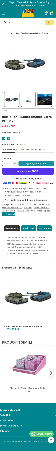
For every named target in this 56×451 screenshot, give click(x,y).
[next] (51, 373)
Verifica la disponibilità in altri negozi (26, 199)
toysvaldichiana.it (21, 441)
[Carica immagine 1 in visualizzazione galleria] (11, 99)
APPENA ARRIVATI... (43, 204)
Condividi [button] (10, 214)
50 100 (29, 204)
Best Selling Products (12, 207)
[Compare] (8, 138)
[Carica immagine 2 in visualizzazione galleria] (28, 99)
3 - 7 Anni (19, 204)
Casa (10, 33)
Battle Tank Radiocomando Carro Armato (23, 326)
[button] (52, 4)
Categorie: (7, 204)
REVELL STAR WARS (26, 210)
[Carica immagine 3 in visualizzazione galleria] (44, 99)
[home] (28, 448)
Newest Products (41, 207)
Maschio (28, 207)
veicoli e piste (43, 210)
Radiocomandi (8, 210)
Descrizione (12, 228)
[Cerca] (49, 22)
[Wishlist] (3, 138)
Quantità (6, 158)
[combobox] (28, 22)
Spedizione (28, 228)
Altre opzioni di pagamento (28, 178)
